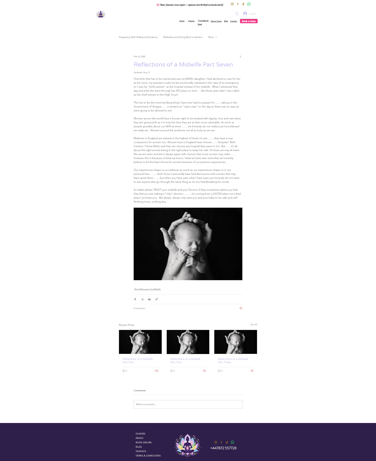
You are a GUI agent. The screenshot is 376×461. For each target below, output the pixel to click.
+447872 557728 (223, 448)
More (211, 37)
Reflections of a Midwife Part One (137, 360)
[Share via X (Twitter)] (142, 299)
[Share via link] (156, 299)
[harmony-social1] (221, 442)
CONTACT (141, 451)
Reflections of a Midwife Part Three (233, 360)
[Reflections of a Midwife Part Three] (235, 342)
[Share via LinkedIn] (149, 299)
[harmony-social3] (216, 442)
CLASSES (141, 433)
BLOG (139, 446)
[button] (237, 13)
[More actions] (240, 56)
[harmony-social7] (227, 442)
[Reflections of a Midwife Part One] (140, 342)
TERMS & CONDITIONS (148, 455)
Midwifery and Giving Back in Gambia (182, 37)
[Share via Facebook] (135, 299)
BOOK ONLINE (144, 442)
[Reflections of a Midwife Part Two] (188, 342)
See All (254, 324)
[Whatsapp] (232, 442)
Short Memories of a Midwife (147, 289)
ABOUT (139, 438)
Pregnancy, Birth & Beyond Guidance (138, 37)
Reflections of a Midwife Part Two (185, 360)
